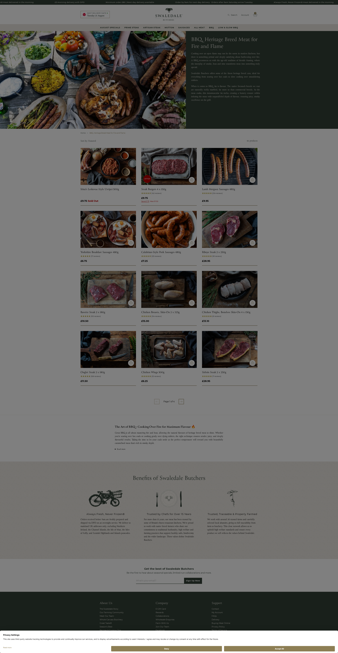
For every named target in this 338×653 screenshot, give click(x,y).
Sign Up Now (169, 338)
